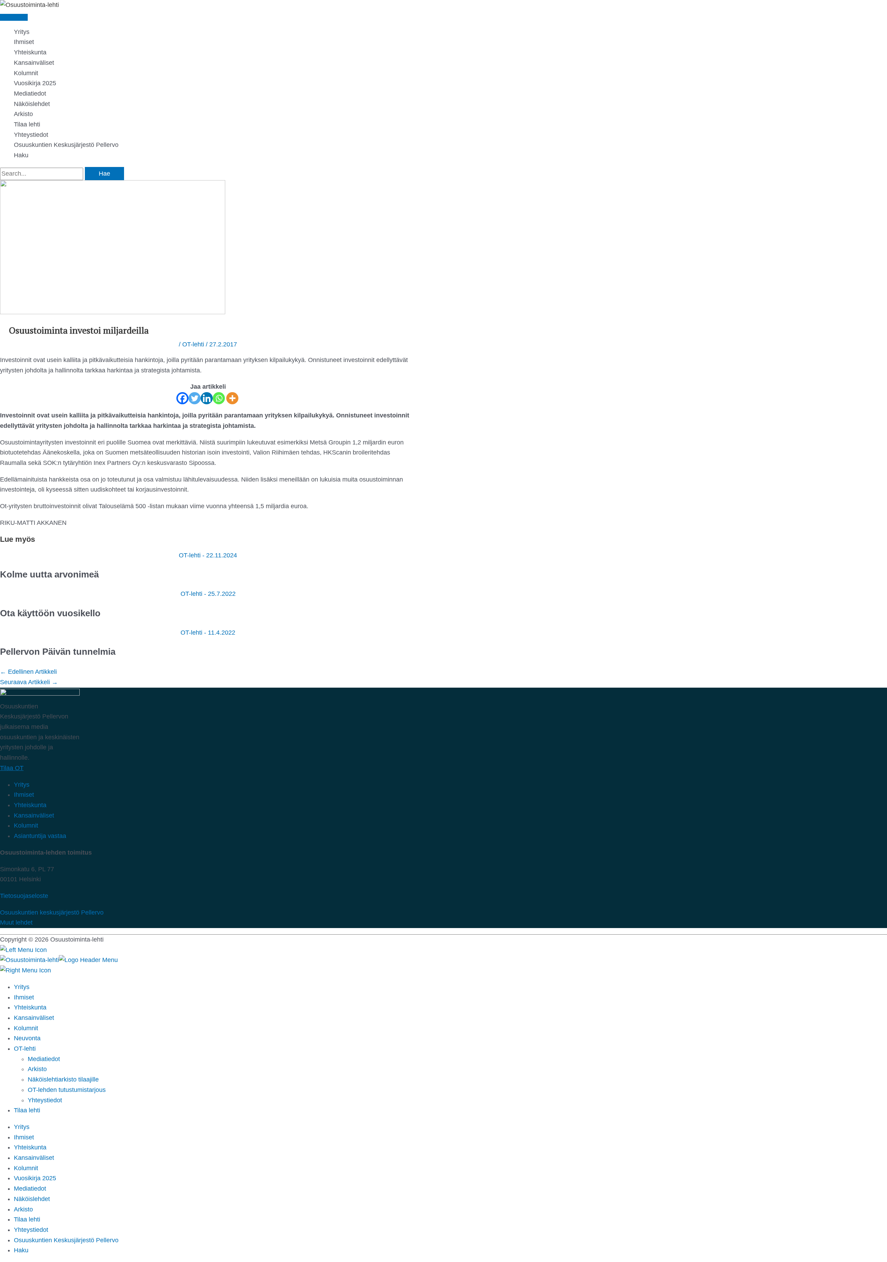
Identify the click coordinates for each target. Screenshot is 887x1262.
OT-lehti (193, 344)
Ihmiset (24, 41)
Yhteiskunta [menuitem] (30, 1007)
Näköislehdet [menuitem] (32, 1198)
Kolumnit (26, 73)
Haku (21, 155)
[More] (232, 398)
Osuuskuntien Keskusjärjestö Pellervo (66, 144)
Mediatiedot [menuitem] (44, 1059)
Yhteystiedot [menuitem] (45, 1100)
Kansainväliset (34, 62)
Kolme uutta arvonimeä (50, 574)
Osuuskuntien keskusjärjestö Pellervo (52, 912)
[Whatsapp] (219, 398)
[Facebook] (182, 398)
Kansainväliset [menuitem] (34, 1017)
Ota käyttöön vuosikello (50, 613)
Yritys (21, 31)
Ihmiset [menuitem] (24, 997)
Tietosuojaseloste (24, 895)
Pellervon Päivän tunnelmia (57, 651)
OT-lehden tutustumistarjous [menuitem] (67, 1089)
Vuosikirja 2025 (35, 83)
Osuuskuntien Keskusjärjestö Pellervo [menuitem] (66, 1240)
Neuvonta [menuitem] (27, 1038)
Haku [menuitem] (21, 1250)
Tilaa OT (12, 768)
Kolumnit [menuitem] (26, 1028)
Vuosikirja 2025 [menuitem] (35, 1178)
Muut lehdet (16, 922)
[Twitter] (194, 398)
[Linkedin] (207, 398)
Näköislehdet (32, 103)
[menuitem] (27, 1110)
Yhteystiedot (31, 134)
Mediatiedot (30, 93)
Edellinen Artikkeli (28, 671)
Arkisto (23, 114)
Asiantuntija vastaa (40, 835)
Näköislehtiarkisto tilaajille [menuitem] (63, 1079)
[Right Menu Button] (25, 970)
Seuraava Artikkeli (29, 682)
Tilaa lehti (27, 124)
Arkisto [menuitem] (37, 1069)
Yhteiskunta (30, 52)
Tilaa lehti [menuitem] (27, 1219)
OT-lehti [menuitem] (25, 1048)
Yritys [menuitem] (21, 986)
